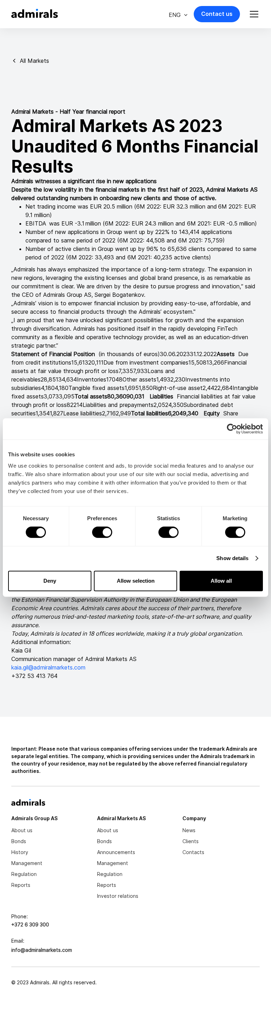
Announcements (116, 852)
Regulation (24, 874)
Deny (49, 581)
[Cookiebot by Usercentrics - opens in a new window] (232, 429)
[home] (34, 14)
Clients (190, 841)
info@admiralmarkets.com (41, 950)
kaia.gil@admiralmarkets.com (48, 667)
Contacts (193, 852)
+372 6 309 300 (30, 924)
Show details (232, 558)
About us (21, 830)
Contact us (217, 13)
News (188, 830)
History (19, 852)
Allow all (221, 581)
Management (26, 863)
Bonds (18, 841)
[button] (178, 14)
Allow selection (136, 581)
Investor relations (117, 896)
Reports (20, 885)
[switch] (102, 532)
